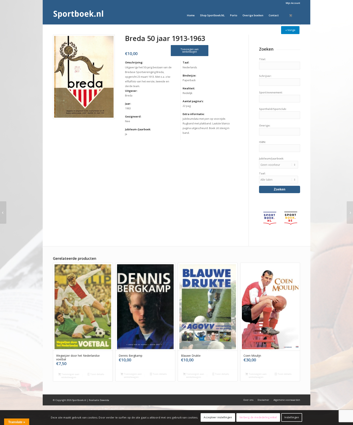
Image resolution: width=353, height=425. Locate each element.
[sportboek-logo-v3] (78, 15)
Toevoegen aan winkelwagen (190, 50)
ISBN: (262, 142)
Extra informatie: (193, 114)
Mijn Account (293, 2)
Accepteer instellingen (218, 417)
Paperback (189, 80)
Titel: (262, 59)
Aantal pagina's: (193, 101)
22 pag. (187, 106)
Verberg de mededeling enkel (258, 417)
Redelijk (187, 93)
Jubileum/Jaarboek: (271, 158)
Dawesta (104, 400)
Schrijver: (265, 76)
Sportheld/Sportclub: (272, 109)
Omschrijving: (134, 62)
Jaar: (128, 103)
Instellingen (291, 417)
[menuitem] (292, 3)
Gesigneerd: (133, 116)
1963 (128, 108)
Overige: (264, 125)
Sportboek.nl (79, 400)
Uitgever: (131, 91)
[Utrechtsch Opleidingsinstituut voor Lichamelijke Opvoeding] (350, 212)
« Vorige (290, 30)
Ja (126, 134)
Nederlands (190, 67)
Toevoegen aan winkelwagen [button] (70, 376)
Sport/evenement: (271, 92)
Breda (128, 95)
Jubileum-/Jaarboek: (138, 129)
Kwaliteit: (189, 88)
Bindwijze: (189, 75)
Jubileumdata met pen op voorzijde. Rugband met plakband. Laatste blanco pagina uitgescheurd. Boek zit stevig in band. (206, 126)
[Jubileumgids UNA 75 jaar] (3, 212)
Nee (127, 121)
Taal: (186, 62)
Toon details (96, 374)
